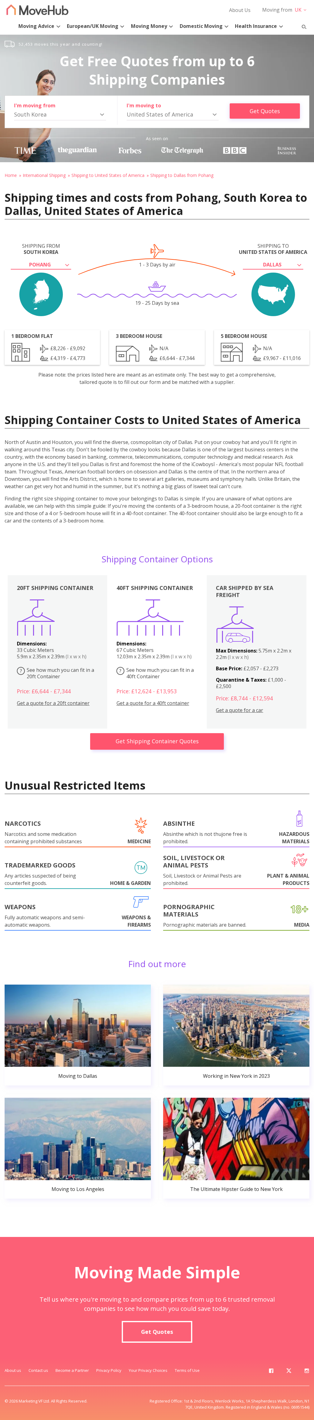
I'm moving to (144, 105)
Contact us (38, 1370)
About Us (240, 10)
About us (13, 1370)
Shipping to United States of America (107, 175)
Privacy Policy (108, 1370)
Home (11, 175)
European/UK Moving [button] (92, 26)
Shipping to (273, 249)
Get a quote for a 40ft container (153, 703)
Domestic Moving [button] (201, 26)
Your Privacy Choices (148, 1370)
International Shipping (44, 175)
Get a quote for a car (239, 710)
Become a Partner (72, 1370)
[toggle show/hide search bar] (301, 25)
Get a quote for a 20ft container (53, 703)
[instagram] (306, 1372)
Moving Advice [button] (36, 26)
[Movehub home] (37, 9)
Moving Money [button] (149, 26)
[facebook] (271, 1372)
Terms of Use (187, 1370)
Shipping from (41, 249)
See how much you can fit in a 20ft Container (57, 673)
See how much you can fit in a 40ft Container (156, 673)
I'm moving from (35, 105)
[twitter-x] (289, 1372)
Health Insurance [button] (256, 26)
